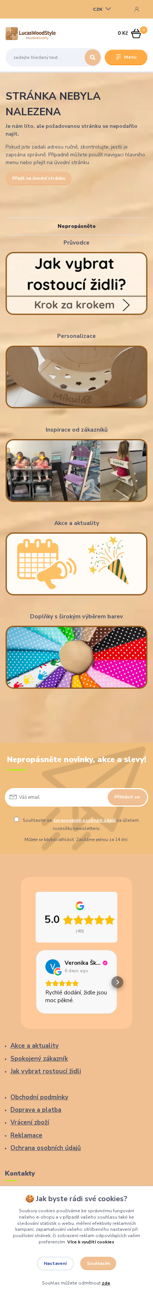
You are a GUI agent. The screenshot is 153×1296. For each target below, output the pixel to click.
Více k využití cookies (90, 1242)
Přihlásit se (127, 797)
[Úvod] (31, 33)
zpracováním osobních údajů (84, 820)
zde (106, 1283)
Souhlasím (98, 1263)
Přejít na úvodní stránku (38, 178)
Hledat (93, 57)
